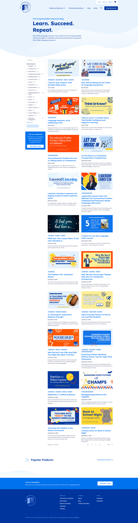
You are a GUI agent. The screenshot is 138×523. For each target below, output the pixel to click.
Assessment (64, 349)
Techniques (92, 271)
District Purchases (65, 503)
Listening (64, 391)
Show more (30, 122)
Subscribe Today (35, 146)
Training (62, 509)
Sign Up (105, 2)
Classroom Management (87, 391)
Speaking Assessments (87, 351)
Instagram (100, 501)
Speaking (99, 349)
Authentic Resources (53, 155)
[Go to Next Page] (112, 444)
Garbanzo (63, 506)
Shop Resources (111, 8)
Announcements (52, 117)
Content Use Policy (83, 503)
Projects (66, 79)
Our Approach (51, 79)
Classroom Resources (56, 8)
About (95, 8)
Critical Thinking (85, 79)
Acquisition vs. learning (61, 311)
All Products (63, 501)
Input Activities (59, 79)
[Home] (25, 7)
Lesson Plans (51, 235)
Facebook (99, 498)
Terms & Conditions (73, 517)
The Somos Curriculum (66, 498)
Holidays (63, 235)
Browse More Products (104, 460)
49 (108, 444)
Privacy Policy (63, 517)
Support (110, 2)
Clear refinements (32, 126)
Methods (98, 271)
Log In (99, 2)
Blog (88, 8)
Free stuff (57, 235)
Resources (71, 79)
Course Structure (86, 427)
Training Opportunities (87, 193)
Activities (100, 311)
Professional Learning (75, 8)
